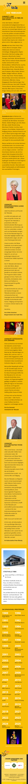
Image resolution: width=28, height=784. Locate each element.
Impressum (20, 776)
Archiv (6, 776)
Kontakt (6, 774)
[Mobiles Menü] (24, 2)
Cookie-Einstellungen (14, 777)
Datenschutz (13, 776)
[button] (2, 765)
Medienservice (13, 774)
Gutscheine (21, 774)
